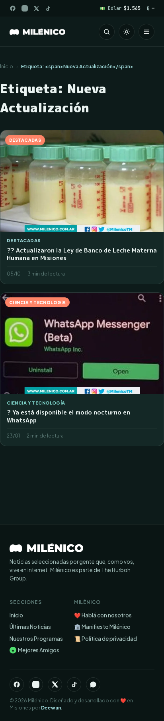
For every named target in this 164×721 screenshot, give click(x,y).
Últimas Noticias (30, 626)
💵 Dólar (120, 8)
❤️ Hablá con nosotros (103, 615)
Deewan (51, 708)
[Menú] (146, 32)
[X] (55, 684)
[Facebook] (13, 8)
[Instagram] (24, 8)
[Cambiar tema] (127, 32)
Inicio (6, 66)
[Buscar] (107, 32)
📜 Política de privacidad (105, 638)
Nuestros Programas (36, 638)
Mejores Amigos (35, 650)
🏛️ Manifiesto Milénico (102, 626)
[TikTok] (48, 9)
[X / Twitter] (36, 9)
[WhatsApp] (93, 684)
